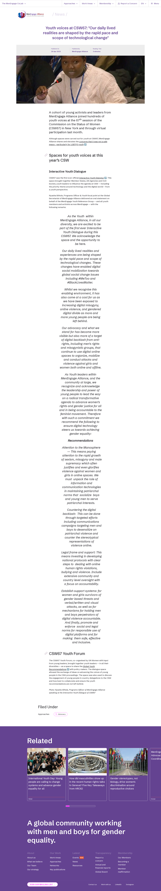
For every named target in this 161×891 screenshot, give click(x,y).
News (60, 14)
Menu (156, 3)
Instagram (130, 884)
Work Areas (87, 3)
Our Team (31, 865)
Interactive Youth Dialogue (91, 178)
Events (78, 857)
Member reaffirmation (124, 870)
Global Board (101, 872)
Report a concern (99, 859)
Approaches (69, 3)
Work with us (106, 884)
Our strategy (33, 869)
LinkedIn (118, 884)
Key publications (57, 869)
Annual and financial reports (103, 866)
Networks (54, 865)
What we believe (34, 861)
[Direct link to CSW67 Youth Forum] (46, 653)
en (142, 3)
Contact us (92, 884)
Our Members (124, 857)
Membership (105, 3)
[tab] (68, 806)
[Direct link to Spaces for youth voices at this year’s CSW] (46, 155)
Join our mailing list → (42, 884)
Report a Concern (129, 3)
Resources (77, 865)
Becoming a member (123, 863)
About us (31, 857)
